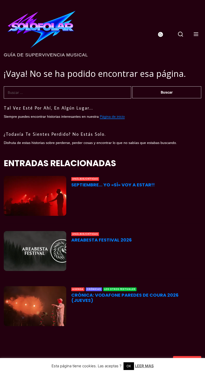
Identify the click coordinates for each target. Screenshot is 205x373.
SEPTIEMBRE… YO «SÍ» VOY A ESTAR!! (113, 185)
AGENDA (78, 289)
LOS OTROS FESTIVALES (120, 289)
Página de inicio (112, 117)
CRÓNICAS (94, 289)
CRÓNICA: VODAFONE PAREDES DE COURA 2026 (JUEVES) (124, 298)
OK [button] (128, 366)
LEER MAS (144, 366)
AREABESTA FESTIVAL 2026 (101, 240)
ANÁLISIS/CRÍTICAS (85, 178)
